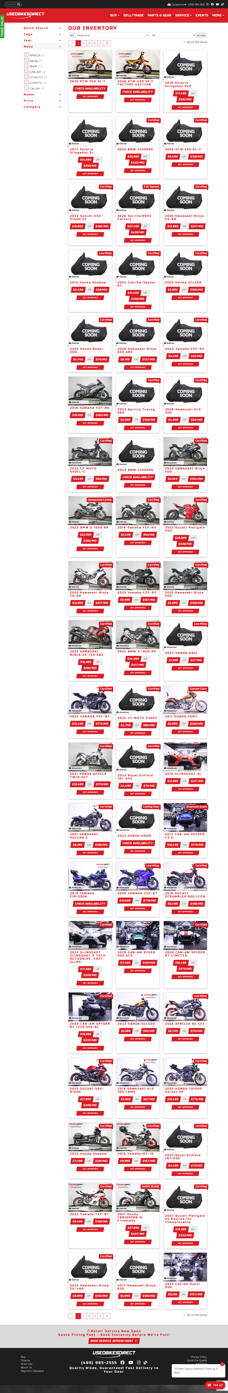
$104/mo (196, 478)
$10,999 (77, 226)
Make (28, 46)
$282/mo (90, 668)
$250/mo (90, 165)
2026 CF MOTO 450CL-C (83, 470)
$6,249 (173, 478)
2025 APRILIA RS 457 (185, 1023)
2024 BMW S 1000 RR (137, 651)
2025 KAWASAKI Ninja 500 (185, 470)
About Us (26, 1367)
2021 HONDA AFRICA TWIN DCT (88, 775)
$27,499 (133, 226)
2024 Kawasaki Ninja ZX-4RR (89, 1287)
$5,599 (126, 1031)
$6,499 (173, 903)
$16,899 (86, 662)
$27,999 (133, 1227)
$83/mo (197, 419)
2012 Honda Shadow (88, 282)
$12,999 (173, 226)
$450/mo (185, 543)
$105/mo (101, 844)
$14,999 (86, 159)
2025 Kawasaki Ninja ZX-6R (184, 217)
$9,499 (173, 156)
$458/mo (138, 232)
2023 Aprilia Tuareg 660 (136, 411)
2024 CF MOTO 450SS (137, 718)
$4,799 (126, 725)
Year (28, 40)
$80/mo (149, 725)
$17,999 (85, 969)
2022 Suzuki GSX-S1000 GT (86, 217)
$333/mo (90, 1040)
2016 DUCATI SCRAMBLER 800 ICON (185, 895)
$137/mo (148, 359)
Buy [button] (113, 15)
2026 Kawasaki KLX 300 (183, 411)
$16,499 (181, 962)
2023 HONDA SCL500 (136, 1023)
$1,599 (173, 660)
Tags (28, 34)
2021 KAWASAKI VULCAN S (84, 836)
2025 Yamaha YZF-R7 (137, 592)
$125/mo (149, 962)
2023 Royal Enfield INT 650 (135, 777)
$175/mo (102, 723)
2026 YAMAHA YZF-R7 (138, 893)
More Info (26, 1363)
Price (29, 100)
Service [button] (182, 15)
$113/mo (196, 1031)
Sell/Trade (133, 15)
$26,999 (181, 537)
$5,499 (173, 356)
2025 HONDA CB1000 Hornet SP (183, 1090)
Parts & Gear (159, 15)
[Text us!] (215, 1386)
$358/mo (138, 298)
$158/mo (196, 156)
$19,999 (86, 1034)
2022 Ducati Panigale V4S (185, 529)
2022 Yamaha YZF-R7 (89, 1214)
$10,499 (78, 723)
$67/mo (149, 1099)
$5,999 (173, 289)
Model (29, 94)
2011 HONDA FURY (181, 716)
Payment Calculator (32, 1370)
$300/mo (90, 975)
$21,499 (133, 292)
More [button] (216, 15)
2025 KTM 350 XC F (88, 81)
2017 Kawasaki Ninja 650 (137, 1287)
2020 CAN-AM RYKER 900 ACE (136, 954)
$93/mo (149, 1031)
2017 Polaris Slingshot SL (82, 151)
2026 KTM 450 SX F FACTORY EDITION (136, 83)
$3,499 (78, 289)
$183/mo (102, 226)
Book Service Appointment (112, 1340)
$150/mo (149, 419)
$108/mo (196, 903)
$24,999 (133, 658)
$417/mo (137, 664)
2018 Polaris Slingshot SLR (178, 84)
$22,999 (86, 534)
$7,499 (125, 962)
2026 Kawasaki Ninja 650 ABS (137, 350)
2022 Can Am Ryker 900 (182, 1285)
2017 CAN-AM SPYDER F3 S (185, 836)
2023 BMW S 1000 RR (89, 527)
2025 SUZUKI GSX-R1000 (87, 1090)
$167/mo (149, 599)
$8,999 (125, 419)
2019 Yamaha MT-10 (136, 1153)
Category (32, 106)
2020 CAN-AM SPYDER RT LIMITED (185, 954)
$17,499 (181, 93)
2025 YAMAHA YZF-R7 (90, 716)
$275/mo (185, 968)
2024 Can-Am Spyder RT (137, 284)
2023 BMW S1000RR (135, 470)
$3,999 (126, 1099)
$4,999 (173, 419)
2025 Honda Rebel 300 (86, 350)
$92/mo (196, 356)
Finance (25, 1360)
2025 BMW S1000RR (135, 149)
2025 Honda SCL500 (183, 282)
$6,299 (78, 844)
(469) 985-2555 (196, 4)
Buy (23, 1356)
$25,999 (133, 156)
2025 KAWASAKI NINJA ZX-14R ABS (87, 653)
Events (202, 15)
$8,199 (125, 359)
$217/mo (197, 226)
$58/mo (101, 289)
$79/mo (101, 359)
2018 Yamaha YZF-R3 (137, 527)
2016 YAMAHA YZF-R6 (89, 408)
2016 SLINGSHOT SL (183, 773)
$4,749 (78, 359)
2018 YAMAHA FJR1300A (82, 895)
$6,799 (173, 1031)
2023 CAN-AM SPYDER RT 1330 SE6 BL (90, 1025)
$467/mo (138, 1233)
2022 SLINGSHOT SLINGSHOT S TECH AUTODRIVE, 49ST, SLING (88, 957)
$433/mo (138, 162)
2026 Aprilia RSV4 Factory (135, 217)
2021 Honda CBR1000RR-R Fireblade (130, 1217)
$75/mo (149, 785)
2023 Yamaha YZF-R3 (184, 348)
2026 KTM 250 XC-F (183, 149)
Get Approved (90, 96)
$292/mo (185, 99)
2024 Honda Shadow (88, 1153)
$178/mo (149, 900)
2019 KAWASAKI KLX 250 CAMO (136, 1090)
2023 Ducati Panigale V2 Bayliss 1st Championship (185, 1219)
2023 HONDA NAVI (181, 653)
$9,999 (125, 599)
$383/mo (90, 540)
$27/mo (196, 660)
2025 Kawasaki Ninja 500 (184, 594)
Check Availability (90, 88)
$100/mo (196, 289)
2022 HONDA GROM (134, 835)
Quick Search (36, 28)
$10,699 (125, 900)
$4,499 (126, 785)
